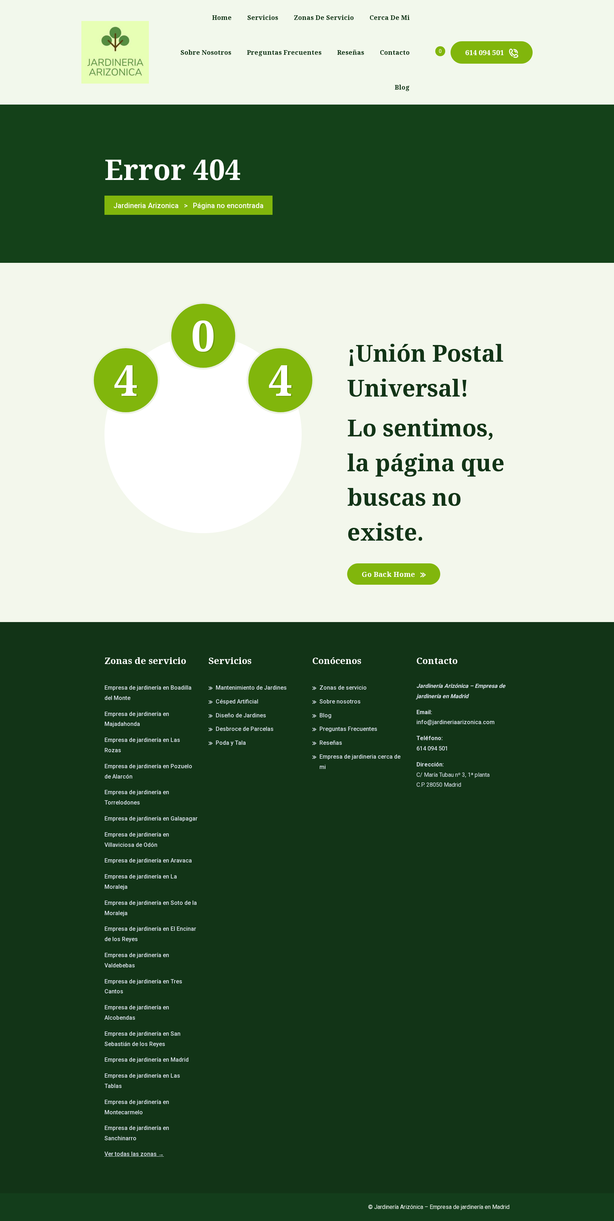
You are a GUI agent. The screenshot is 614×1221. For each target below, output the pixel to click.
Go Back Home (388, 574)
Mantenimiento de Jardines (251, 687)
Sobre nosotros (206, 52)
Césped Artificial (237, 701)
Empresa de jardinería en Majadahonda (136, 719)
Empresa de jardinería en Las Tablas (142, 1080)
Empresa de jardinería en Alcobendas (136, 1012)
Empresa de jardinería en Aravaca (148, 860)
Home (222, 17)
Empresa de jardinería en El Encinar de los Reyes (150, 934)
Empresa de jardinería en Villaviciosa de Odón (136, 839)
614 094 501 (484, 52)
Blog (402, 87)
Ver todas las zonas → (134, 1154)
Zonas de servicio (324, 17)
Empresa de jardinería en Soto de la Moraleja (150, 908)
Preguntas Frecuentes (284, 52)
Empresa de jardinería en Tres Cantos (143, 986)
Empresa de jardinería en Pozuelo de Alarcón (148, 771)
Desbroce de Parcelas (245, 729)
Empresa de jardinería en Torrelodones (136, 797)
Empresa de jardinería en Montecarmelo (136, 1107)
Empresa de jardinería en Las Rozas (142, 745)
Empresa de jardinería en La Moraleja (140, 881)
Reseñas (350, 52)
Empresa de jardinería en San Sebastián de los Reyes (142, 1038)
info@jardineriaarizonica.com (455, 722)
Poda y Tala (231, 742)
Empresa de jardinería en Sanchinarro (136, 1133)
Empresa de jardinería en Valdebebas (136, 960)
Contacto (395, 52)
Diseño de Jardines (241, 715)
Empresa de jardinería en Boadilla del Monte (148, 692)
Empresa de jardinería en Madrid (146, 1059)
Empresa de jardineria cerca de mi (359, 761)
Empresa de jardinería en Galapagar (151, 818)
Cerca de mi (390, 17)
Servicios (262, 17)
